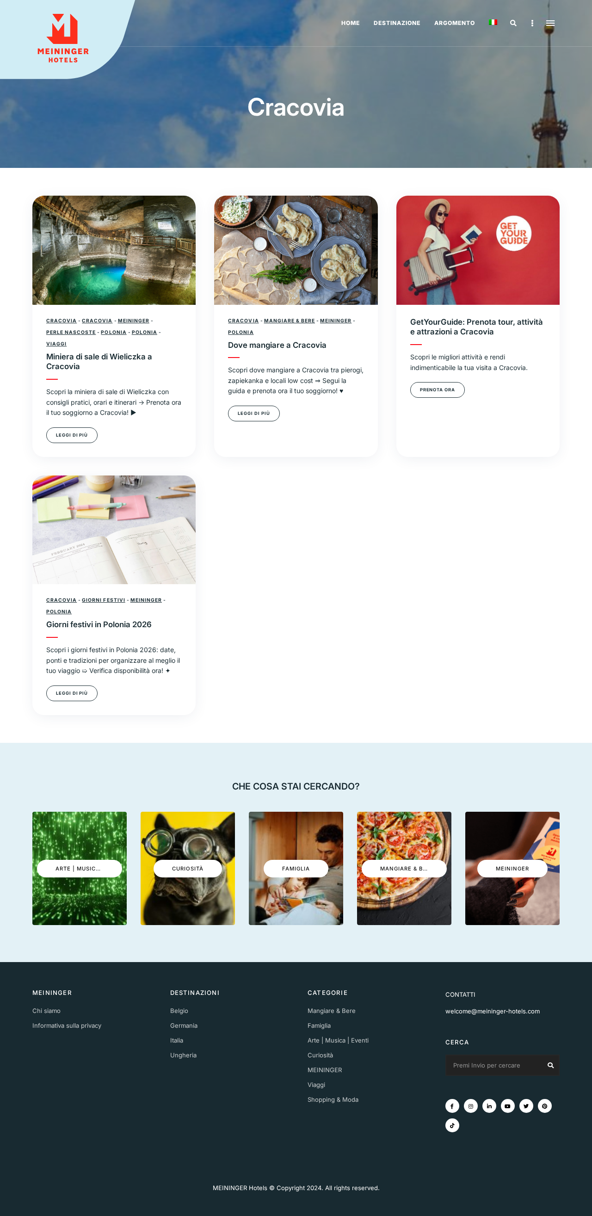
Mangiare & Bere (289, 320)
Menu (550, 23)
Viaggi (56, 343)
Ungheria (183, 1055)
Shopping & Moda (333, 1099)
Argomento (454, 22)
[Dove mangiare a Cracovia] (295, 250)
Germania (183, 1025)
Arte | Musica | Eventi (338, 1040)
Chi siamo (46, 1010)
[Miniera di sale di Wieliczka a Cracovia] (114, 250)
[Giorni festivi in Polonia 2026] (114, 530)
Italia (176, 1040)
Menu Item (452, 1106)
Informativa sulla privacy (66, 1025)
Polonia (113, 332)
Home (350, 22)
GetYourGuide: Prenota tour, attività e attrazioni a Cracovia (476, 327)
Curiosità (320, 1055)
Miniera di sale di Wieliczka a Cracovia (99, 361)
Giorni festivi (103, 600)
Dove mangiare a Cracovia (277, 345)
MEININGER (133, 320)
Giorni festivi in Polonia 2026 (99, 624)
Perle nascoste (71, 332)
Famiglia (319, 1025)
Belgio (179, 1010)
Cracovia (61, 320)
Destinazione (397, 22)
